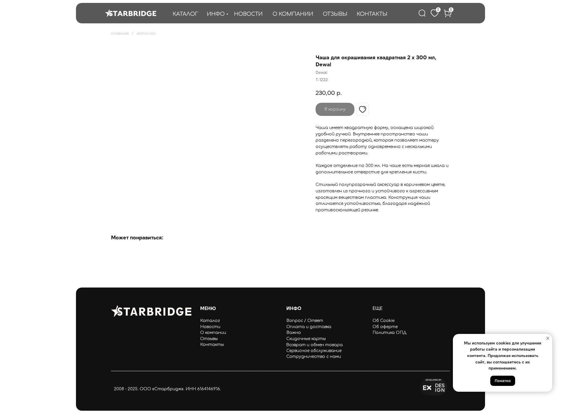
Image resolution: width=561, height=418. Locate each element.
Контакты (212, 344)
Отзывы (209, 339)
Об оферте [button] (385, 327)
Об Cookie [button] (383, 320)
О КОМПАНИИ (293, 14)
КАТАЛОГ (185, 14)
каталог (146, 33)
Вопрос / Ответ (304, 320)
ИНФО (216, 14)
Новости (210, 327)
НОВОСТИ (248, 14)
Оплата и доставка (308, 327)
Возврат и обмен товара (314, 345)
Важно (293, 332)
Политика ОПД (389, 332)
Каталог (210, 320)
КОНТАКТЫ (372, 14)
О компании (213, 332)
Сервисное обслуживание (314, 351)
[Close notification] (548, 338)
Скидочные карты (306, 339)
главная (120, 33)
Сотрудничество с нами (313, 356)
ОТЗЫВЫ (335, 14)
